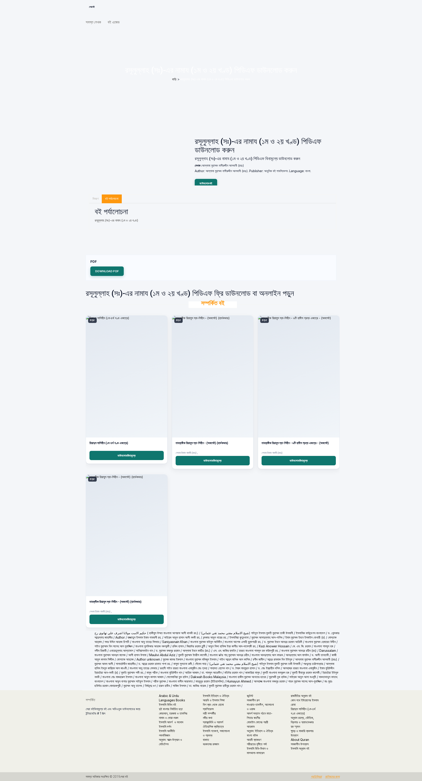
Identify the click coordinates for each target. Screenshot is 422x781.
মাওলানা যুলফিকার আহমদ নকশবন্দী (152, 646)
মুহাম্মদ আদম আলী (104, 664)
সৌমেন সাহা (200, 664)
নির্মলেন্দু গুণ (150, 685)
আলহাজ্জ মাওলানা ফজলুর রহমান (269, 681)
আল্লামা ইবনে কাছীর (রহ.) (196, 650)
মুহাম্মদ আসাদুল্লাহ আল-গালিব (266, 637)
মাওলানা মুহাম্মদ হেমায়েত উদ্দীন (320, 642)
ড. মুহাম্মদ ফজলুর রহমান (168, 650)
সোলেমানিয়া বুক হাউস (177, 677)
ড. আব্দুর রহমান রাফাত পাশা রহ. (154, 664)
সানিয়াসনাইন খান (144, 650)
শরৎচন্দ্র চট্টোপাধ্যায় (313, 664)
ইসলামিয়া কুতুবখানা (239, 637)
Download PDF (107, 271)
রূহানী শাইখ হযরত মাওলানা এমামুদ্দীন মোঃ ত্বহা (183, 668)
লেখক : (198, 165)
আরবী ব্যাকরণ (254, 739)
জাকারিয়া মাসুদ (252, 672)
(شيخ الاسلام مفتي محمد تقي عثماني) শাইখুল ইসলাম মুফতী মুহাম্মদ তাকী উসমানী (247, 633)
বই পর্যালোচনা (111, 198)
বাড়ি (174, 79)
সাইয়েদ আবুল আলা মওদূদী (302, 677)
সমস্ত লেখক (93, 22)
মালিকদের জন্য (332, 776)
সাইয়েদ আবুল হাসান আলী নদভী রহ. (182, 637)
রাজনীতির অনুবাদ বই (301, 696)
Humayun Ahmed (239, 681)
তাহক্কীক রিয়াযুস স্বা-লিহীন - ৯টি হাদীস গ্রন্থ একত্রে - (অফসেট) (295, 443)
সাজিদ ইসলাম (179, 685)
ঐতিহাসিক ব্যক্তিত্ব (213, 726)
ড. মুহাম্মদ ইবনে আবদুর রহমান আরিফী (283, 642)
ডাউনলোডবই (206, 183)
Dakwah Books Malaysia (208, 677)
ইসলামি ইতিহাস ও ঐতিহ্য (216, 696)
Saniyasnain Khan (174, 642)
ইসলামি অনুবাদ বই (300, 748)
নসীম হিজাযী (101, 650)
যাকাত (206, 739)
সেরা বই (92, 6)
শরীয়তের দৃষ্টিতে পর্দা (257, 744)
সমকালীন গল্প (253, 700)
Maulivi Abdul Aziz (162, 655)
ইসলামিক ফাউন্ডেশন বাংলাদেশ (310, 633)
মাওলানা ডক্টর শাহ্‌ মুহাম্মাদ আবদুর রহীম (229, 655)
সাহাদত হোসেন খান (219, 668)
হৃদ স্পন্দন (295, 726)
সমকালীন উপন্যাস (300, 744)
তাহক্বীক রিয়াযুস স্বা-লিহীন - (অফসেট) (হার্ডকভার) (115, 601)
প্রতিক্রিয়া (316, 776)
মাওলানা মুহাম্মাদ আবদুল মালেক (110, 655)
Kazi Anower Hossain (274, 646)
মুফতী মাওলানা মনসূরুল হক (276, 672)
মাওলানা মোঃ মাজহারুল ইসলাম (117, 677)
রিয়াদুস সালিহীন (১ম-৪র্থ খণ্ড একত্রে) (108, 443)
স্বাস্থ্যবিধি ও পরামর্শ (213, 722)
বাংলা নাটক (252, 735)
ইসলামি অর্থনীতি (167, 731)
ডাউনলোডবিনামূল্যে (127, 455)
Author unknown (148, 659)
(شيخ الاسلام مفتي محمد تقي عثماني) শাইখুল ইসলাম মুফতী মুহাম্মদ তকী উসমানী (254, 664)
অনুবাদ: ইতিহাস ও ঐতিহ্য (260, 731)
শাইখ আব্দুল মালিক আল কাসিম (234, 659)
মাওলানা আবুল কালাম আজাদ (149, 677)
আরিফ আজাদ (192, 672)
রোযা (293, 704)
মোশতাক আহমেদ (125, 659)
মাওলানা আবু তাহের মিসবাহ (145, 642)
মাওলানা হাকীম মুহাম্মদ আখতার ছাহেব (247, 677)
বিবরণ (95, 198)
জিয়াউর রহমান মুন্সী (196, 646)
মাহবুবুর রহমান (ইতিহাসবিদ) (210, 681)
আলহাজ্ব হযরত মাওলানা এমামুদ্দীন (300, 668)
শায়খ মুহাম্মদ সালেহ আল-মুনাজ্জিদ (305, 681)
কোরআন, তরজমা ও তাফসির (173, 713)
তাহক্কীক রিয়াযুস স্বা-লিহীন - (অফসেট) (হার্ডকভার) (202, 443)
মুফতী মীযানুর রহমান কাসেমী (306, 672)
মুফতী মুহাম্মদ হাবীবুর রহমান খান (224, 685)
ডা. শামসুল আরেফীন (212, 672)
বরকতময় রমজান (211, 744)
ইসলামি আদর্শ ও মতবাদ (171, 722)
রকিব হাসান (178, 646)
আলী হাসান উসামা (137, 655)
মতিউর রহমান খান (233, 672)
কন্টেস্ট (250, 696)
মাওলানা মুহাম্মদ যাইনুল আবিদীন (206, 642)
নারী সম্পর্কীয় (209, 713)
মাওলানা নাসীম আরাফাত (181, 681)
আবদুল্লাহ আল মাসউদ (297, 655)
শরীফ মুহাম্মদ (159, 681)
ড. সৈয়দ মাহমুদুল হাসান (243, 668)
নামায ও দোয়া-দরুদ (168, 718)
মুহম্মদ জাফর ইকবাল (173, 659)
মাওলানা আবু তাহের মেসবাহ (143, 668)
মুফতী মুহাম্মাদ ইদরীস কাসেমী (192, 655)
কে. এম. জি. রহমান (301, 646)
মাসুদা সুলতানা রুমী (182, 664)
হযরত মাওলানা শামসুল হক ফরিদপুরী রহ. (258, 650)
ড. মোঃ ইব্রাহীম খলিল (269, 668)
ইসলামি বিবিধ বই (167, 704)
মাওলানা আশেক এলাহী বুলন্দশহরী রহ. (243, 642)
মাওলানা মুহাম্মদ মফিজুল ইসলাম (201, 659)
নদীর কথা (207, 718)
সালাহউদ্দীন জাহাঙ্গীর (126, 664)
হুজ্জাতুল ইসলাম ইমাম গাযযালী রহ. (144, 637)
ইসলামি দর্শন (165, 726)
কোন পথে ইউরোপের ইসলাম (304, 700)
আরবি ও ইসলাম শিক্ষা (214, 700)
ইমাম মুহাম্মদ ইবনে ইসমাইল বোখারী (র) (305, 637)
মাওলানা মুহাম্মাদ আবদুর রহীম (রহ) (298, 650)
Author (120, 637)
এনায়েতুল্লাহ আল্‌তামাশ (121, 650)
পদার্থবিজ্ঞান (164, 735)
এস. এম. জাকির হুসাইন (224, 650)
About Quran (300, 739)
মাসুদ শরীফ (152, 672)
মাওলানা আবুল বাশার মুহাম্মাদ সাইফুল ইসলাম (128, 681)
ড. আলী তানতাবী (320, 655)
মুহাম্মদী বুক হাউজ (278, 677)
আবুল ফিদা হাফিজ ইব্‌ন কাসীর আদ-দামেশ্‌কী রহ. (232, 646)
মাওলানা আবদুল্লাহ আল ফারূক (267, 655)
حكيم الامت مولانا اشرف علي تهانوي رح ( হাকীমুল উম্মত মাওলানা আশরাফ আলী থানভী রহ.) (146, 633)
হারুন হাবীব (164, 685)
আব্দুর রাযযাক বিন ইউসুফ (279, 659)
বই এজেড (114, 22)
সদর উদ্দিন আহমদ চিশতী (117, 642)
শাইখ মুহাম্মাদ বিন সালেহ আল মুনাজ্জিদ (114, 646)
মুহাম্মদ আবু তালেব (133, 685)
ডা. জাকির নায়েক (197, 685)
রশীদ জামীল (258, 659)
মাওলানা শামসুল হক (323, 646)
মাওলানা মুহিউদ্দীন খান (171, 672)
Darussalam (327, 650)
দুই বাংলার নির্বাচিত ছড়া (171, 709)
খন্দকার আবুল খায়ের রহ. (215, 637)
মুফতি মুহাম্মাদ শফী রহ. (132, 672)
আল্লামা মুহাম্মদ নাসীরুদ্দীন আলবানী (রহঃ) (316, 659)
